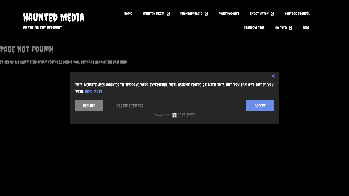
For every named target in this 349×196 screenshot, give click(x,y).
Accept (260, 105)
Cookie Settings (129, 105)
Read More (93, 91)
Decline (89, 105)
